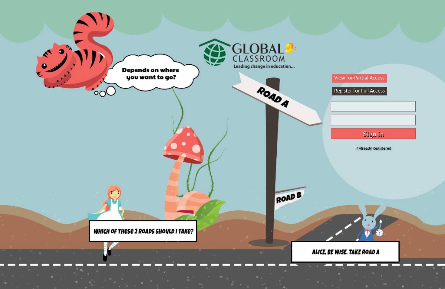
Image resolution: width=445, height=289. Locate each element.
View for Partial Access (359, 78)
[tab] (359, 78)
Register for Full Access (359, 91)
